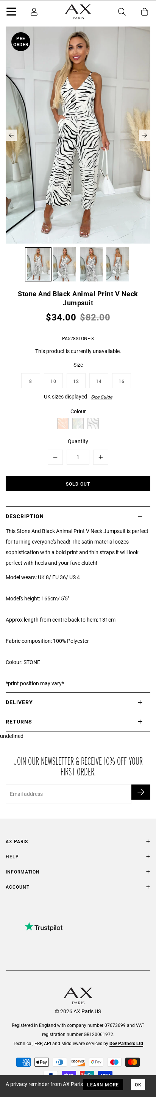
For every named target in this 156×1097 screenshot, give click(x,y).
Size (78, 364)
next (144, 135)
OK (138, 1084)
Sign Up (140, 792)
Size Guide (101, 397)
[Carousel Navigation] (78, 135)
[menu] (11, 13)
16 (122, 381)
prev (11, 135)
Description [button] (25, 516)
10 (53, 381)
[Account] (34, 11)
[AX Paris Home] (78, 11)
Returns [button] (19, 721)
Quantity (78, 441)
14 (99, 381)
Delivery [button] (19, 702)
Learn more (103, 1084)
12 (76, 381)
